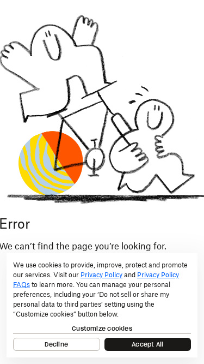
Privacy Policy (101, 275)
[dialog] (102, 305)
